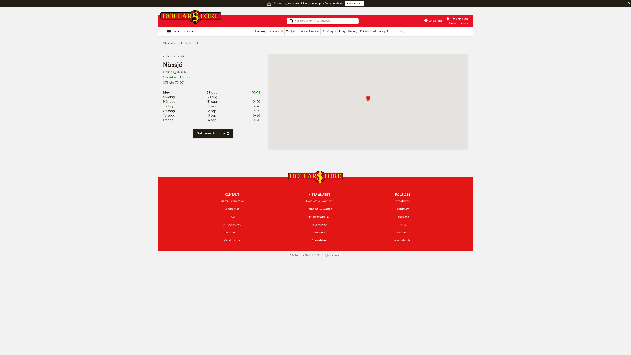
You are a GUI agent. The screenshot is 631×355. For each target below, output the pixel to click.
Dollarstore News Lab (319, 201)
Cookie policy (319, 225)
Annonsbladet (402, 240)
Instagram (403, 209)
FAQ (232, 217)
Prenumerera (354, 3)
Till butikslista (175, 56)
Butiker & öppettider (232, 201)
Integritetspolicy (319, 217)
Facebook (403, 217)
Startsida (169, 43)
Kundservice (232, 209)
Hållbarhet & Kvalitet (319, 209)
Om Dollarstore (232, 225)
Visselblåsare (232, 240)
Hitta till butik (189, 43)
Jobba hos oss (232, 232)
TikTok (403, 225)
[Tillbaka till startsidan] (190, 18)
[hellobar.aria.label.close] (629, 3)
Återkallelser (319, 240)
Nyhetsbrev (403, 201)
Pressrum (319, 232)
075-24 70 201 (173, 82)
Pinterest (402, 232)
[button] (368, 99)
